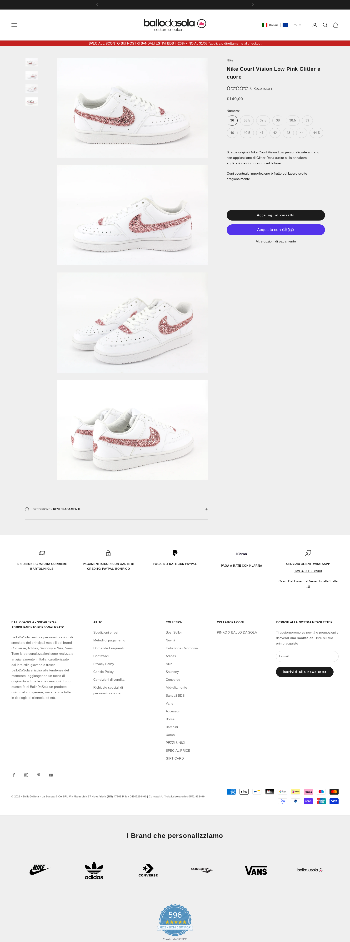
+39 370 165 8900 (308, 571)
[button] (281, 25)
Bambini (172, 727)
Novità (170, 640)
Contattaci (101, 656)
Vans (169, 703)
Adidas (171, 656)
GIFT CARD (175, 758)
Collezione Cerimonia (182, 648)
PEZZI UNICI (175, 743)
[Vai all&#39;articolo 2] (31, 75)
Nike (230, 60)
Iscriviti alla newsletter (305, 672)
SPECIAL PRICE (178, 750)
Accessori (173, 711)
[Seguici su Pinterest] (38, 775)
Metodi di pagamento (109, 640)
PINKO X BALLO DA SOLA (237, 632)
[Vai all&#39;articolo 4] (31, 101)
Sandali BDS (175, 695)
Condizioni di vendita (109, 679)
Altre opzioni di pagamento (276, 241)
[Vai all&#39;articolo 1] (31, 62)
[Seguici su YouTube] (51, 775)
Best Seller (174, 632)
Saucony (172, 672)
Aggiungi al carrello (276, 215)
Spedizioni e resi (105, 632)
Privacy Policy (103, 664)
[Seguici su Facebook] (13, 775)
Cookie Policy (103, 672)
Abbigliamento (176, 687)
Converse (173, 679)
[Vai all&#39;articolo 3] (31, 88)
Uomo (170, 735)
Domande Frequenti (108, 648)
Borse (170, 719)
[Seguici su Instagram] (26, 775)
